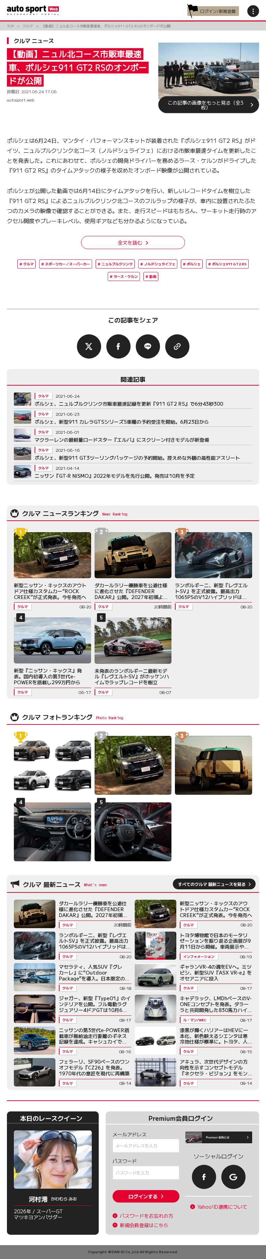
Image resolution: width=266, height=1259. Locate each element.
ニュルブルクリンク (117, 263)
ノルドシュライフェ (159, 263)
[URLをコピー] (177, 346)
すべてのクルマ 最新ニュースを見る (212, 884)
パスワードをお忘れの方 (146, 1216)
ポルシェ (194, 263)
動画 (152, 276)
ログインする (143, 1196)
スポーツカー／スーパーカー (67, 263)
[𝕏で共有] (89, 346)
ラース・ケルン (126, 276)
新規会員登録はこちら (144, 1225)
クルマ (28, 263)
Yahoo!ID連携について (222, 1207)
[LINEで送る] (148, 346)
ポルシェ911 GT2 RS (229, 263)
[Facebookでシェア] (118, 346)
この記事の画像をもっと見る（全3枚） (205, 105)
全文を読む (130, 242)
